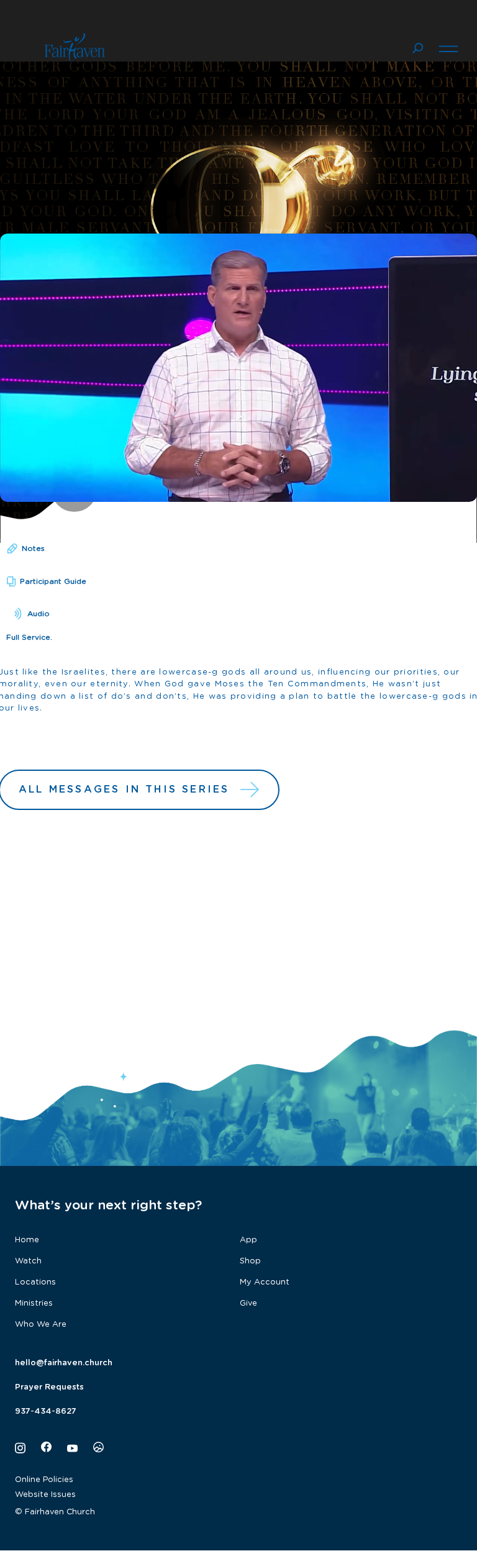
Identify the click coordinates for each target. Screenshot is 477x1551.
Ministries (34, 1303)
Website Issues (45, 1495)
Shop (250, 1261)
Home (27, 1240)
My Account (264, 1282)
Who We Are (40, 1325)
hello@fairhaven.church (63, 1363)
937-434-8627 (45, 1412)
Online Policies (44, 1480)
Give (248, 1303)
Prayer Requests (49, 1387)
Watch (28, 1261)
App (248, 1240)
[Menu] (448, 47)
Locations (35, 1282)
